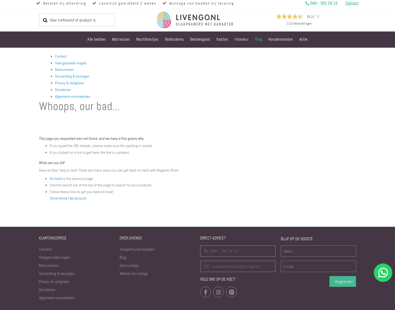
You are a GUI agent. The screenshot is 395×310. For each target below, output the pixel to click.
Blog (123, 257)
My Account (78, 198)
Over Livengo (129, 265)
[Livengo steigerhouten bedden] (208, 20)
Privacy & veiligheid (69, 83)
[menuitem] (96, 40)
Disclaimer (63, 89)
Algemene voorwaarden (72, 96)
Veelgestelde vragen (54, 257)
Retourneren (64, 69)
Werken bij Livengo (134, 273)
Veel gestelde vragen (71, 63)
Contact (61, 56)
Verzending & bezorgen (72, 76)
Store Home (58, 198)
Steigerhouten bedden (137, 249)
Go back (56, 178)
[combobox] (77, 19)
